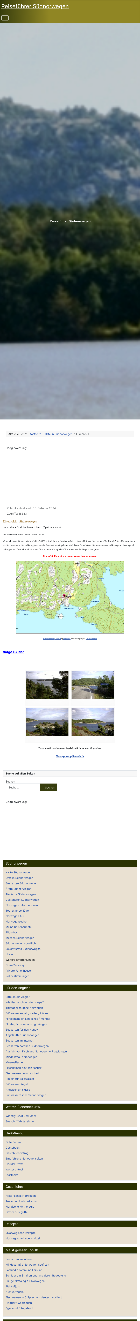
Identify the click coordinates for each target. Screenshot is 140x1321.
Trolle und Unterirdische (21, 1201)
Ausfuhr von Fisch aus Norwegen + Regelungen (36, 1051)
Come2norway (15, 965)
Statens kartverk (48, 639)
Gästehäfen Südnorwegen (22, 899)
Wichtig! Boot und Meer (21, 1116)
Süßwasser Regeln (17, 1084)
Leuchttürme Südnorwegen (23, 948)
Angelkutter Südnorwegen (22, 1035)
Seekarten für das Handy (22, 1029)
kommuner (67, 639)
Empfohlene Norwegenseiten (24, 1158)
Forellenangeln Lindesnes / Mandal (28, 1018)
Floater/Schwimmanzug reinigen (26, 1024)
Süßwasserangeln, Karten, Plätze (27, 1013)
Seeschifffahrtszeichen (20, 1121)
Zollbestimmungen (17, 976)
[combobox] (23, 787)
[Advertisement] (70, 476)
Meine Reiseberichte (19, 927)
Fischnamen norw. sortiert (22, 1073)
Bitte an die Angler (18, 997)
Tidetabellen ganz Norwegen (24, 1007)
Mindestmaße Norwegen (21, 1057)
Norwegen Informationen (22, 905)
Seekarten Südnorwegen (21, 883)
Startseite (12, 1175)
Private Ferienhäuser (19, 970)
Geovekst (57, 639)
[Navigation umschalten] (5, 17)
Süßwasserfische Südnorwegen (26, 1095)
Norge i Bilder (13, 652)
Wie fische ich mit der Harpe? (25, 1002)
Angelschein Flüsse (18, 1089)
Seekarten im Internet (19, 1040)
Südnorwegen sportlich (21, 943)
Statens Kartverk (91, 639)
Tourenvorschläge (17, 910)
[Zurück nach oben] (134, 1314)
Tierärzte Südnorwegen (21, 894)
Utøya (9, 954)
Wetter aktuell (15, 1169)
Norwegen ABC (15, 916)
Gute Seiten (13, 1142)
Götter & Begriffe (17, 1212)
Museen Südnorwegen (20, 938)
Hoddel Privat (14, 1164)
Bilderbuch (12, 932)
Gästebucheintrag (17, 1153)
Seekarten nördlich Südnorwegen (27, 1046)
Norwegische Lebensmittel (23, 1238)
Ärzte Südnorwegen (18, 888)
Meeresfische (14, 1062)
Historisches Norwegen (21, 1195)
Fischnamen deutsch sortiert (24, 1067)
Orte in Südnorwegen (19, 878)
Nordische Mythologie (20, 1206)
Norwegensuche (16, 921)
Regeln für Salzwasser (20, 1078)
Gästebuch (12, 1147)
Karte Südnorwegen (18, 872)
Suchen (10, 781)
